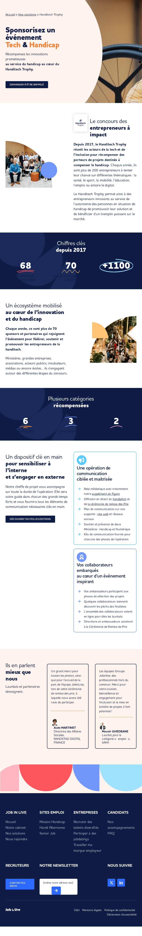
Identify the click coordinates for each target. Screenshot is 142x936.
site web (102, 514)
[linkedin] (121, 883)
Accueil (10, 14)
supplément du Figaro (106, 494)
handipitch (119, 499)
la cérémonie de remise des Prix (108, 504)
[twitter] (111, 883)
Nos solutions (27, 14)
